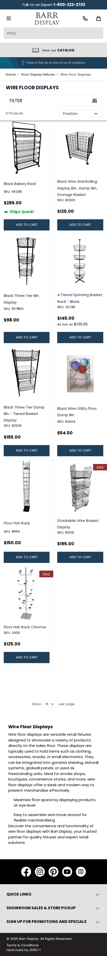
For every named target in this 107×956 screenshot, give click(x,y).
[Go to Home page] (47, 18)
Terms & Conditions (22, 945)
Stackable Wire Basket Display (78, 524)
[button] (54, 100)
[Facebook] (26, 872)
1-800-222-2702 (69, 4)
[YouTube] (67, 872)
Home (11, 74)
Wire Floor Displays (75, 74)
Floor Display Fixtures (38, 74)
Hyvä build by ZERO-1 (23, 950)
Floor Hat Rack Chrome (25, 627)
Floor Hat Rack (17, 523)
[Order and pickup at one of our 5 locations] (53, 63)
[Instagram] (40, 872)
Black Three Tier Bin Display (21, 299)
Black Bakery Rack (20, 183)
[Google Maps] (81, 872)
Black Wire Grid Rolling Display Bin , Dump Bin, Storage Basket (77, 188)
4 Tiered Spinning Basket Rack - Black (80, 298)
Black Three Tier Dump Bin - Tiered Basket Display (24, 414)
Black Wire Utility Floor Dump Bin (77, 411)
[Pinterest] (53, 872)
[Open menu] (9, 18)
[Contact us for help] (85, 18)
